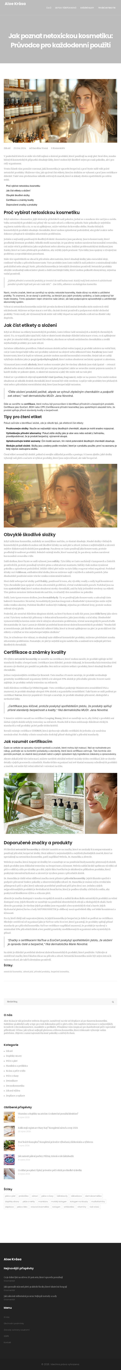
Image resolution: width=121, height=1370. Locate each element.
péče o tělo (22, 1206)
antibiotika (69, 1206)
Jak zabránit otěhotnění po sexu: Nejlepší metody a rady (30, 1296)
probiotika (23, 1196)
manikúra (43, 1201)
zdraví (35, 1196)
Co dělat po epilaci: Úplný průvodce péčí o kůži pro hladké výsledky (50, 1170)
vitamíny (82, 1206)
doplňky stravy (12, 1201)
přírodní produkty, (42, 971)
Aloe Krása (15, 3)
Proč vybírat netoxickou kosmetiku (23, 185)
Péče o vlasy (12, 1076)
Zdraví (7, 148)
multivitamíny (98, 1201)
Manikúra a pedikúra (17, 1066)
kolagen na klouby (79, 1201)
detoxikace (76, 1196)
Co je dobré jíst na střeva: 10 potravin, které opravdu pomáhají (33, 1277)
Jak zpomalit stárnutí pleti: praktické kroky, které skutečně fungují (35, 1286)
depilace (9, 1206)
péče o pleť (10, 1196)
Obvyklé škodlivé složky (18, 195)
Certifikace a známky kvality (20, 199)
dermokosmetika (93, 1196)
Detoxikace (12, 1080)
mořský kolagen (59, 1201)
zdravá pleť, (28, 971)
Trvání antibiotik (106, 7)
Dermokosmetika (15, 1085)
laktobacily (62, 1196)
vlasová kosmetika (40, 1206)
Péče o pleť (11, 1061)
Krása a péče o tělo (15, 1071)
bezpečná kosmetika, (60, 971)
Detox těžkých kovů (65, 7)
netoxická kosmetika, (13, 971)
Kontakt (7, 1342)
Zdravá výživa (13, 1090)
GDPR (6, 1336)
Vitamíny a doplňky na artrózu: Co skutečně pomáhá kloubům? (48, 1113)
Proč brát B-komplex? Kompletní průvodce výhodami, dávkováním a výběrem (55, 1142)
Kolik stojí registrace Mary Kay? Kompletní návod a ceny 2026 (48, 1128)
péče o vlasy (47, 1196)
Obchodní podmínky (14, 1323)
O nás (6, 1317)
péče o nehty (29, 1201)
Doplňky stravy (14, 1056)
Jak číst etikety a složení (18, 190)
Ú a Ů (48, 7)
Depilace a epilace (15, 1095)
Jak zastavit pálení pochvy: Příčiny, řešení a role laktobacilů (46, 1156)
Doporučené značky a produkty (21, 204)
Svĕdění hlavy (87, 7)
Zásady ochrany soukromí (17, 1330)
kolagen (56, 1206)
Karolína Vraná (40, 148)
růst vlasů (94, 1206)
